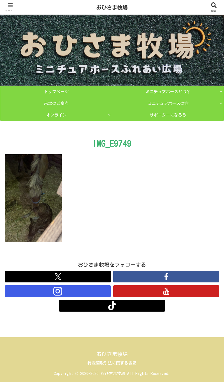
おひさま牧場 (112, 7)
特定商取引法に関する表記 (112, 363)
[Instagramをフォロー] (58, 291)
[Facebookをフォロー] (166, 276)
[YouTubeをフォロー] (166, 291)
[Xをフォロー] (58, 276)
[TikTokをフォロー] (112, 306)
